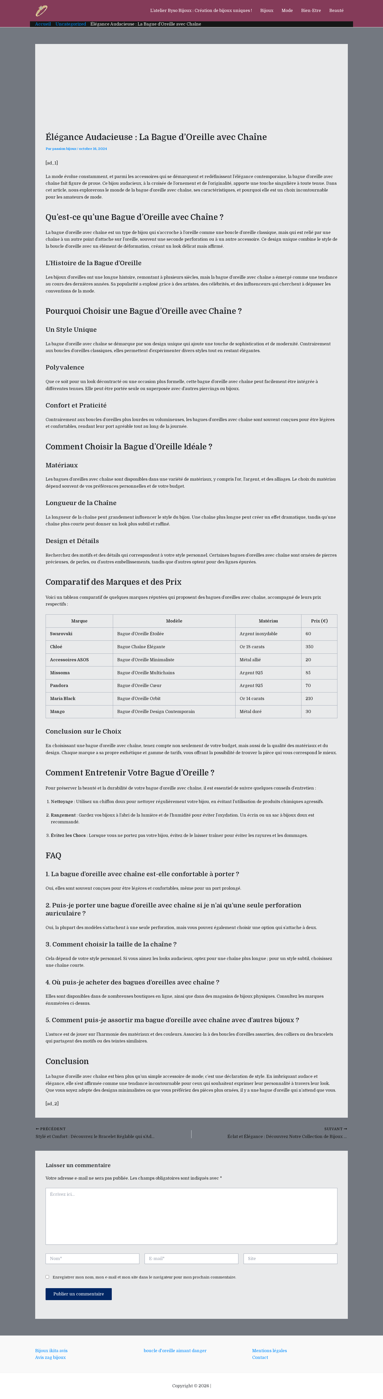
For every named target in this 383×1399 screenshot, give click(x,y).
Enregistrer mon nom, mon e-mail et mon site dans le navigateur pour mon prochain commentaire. (144, 1277)
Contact (260, 1357)
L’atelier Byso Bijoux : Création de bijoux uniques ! (201, 10)
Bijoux (266, 10)
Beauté (336, 10)
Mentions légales (269, 1351)
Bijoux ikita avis (51, 1351)
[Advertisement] (191, 93)
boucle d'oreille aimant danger (175, 1351)
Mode (287, 10)
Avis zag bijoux (50, 1357)
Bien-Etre (311, 10)
